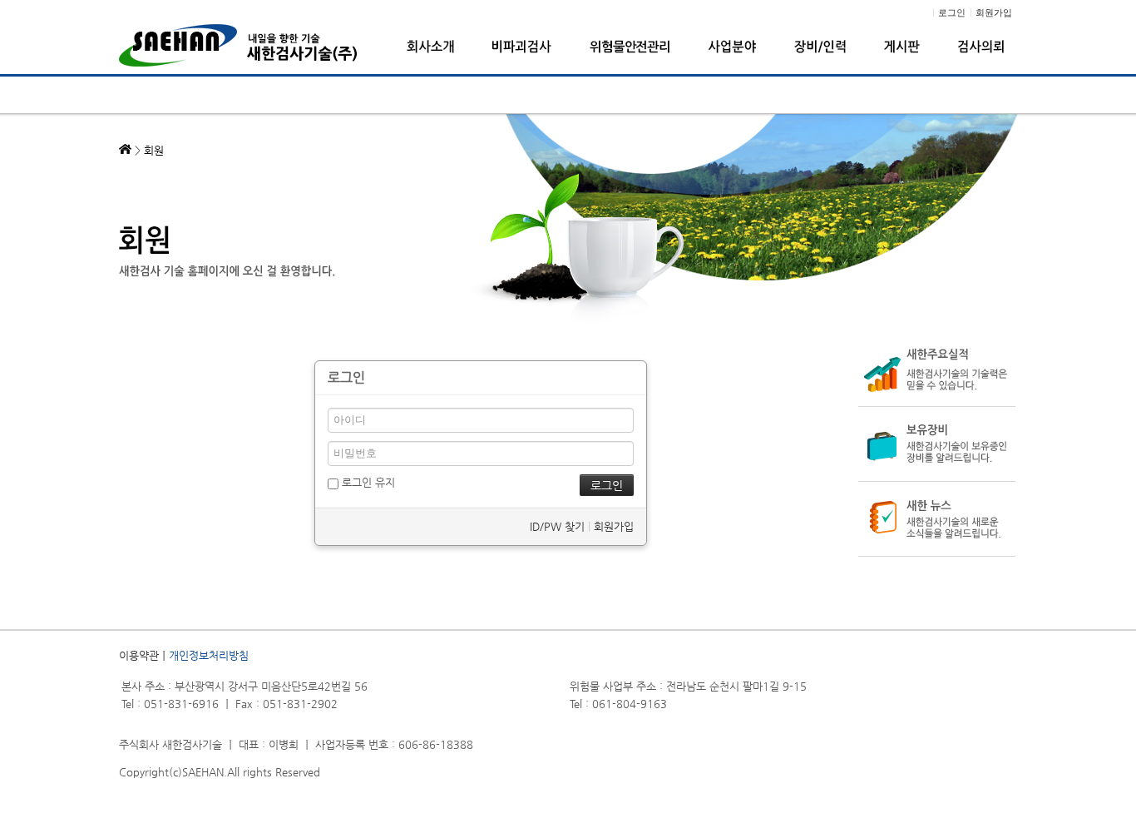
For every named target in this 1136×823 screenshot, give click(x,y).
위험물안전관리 (630, 46)
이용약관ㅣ (144, 655)
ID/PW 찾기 (557, 526)
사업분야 (732, 46)
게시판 (902, 46)
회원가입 (614, 526)
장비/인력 (820, 46)
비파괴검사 (521, 46)
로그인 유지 (366, 482)
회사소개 (430, 46)
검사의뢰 (981, 46)
